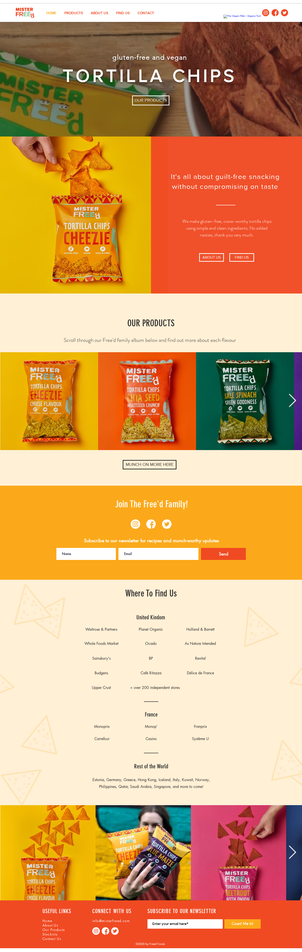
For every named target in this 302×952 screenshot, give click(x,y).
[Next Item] (292, 401)
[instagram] (265, 12)
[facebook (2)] (275, 12)
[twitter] (284, 12)
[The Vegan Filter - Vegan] (242, 16)
